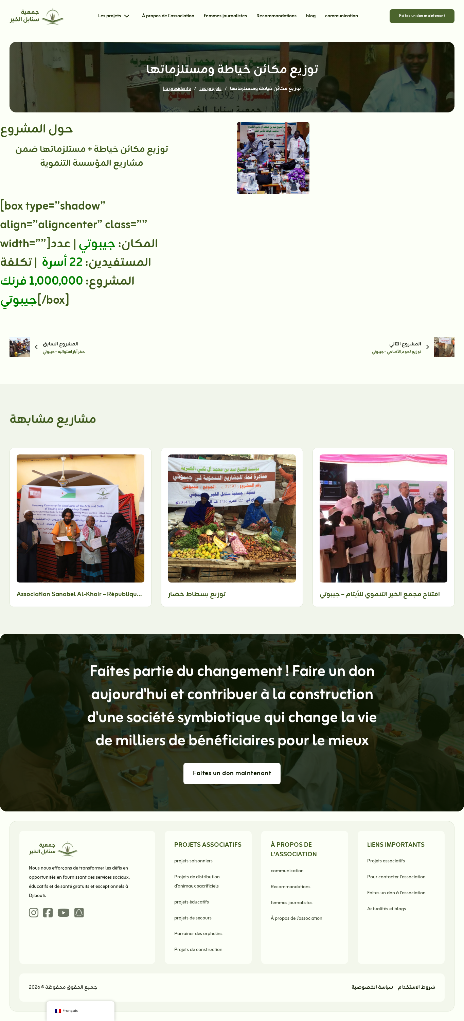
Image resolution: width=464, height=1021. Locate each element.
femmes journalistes (225, 16)
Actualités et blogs (386, 909)
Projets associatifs (386, 861)
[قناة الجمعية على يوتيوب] (63, 913)
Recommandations (276, 16)
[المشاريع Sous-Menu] (127, 16)
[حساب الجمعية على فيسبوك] (48, 913)
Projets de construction (198, 950)
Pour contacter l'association (396, 877)
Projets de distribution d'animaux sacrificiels (197, 882)
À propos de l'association (168, 16)
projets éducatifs (191, 902)
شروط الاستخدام (416, 987)
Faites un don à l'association (396, 893)
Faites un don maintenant (422, 16)
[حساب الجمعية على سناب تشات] (79, 913)
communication (341, 16)
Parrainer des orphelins (198, 934)
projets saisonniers (193, 861)
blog (311, 16)
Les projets (109, 16)
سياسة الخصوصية (372, 987)
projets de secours (193, 918)
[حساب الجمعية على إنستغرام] (33, 913)
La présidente (177, 89)
